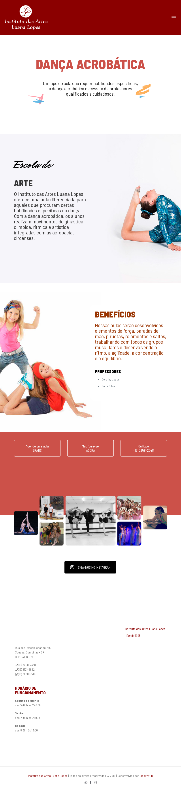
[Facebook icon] (90, 782)
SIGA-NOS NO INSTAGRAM (94, 567)
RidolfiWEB (146, 776)
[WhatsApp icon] (86, 782)
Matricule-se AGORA (90, 448)
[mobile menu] (174, 17)
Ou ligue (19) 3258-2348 (144, 448)
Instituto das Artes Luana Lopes (48, 776)
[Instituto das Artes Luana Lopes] (26, 17)
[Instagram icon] (95, 782)
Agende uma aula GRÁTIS (37, 448)
